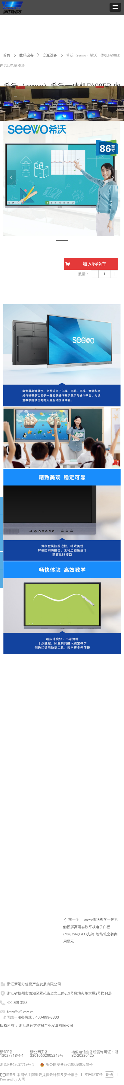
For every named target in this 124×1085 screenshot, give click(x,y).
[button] (115, 7)
